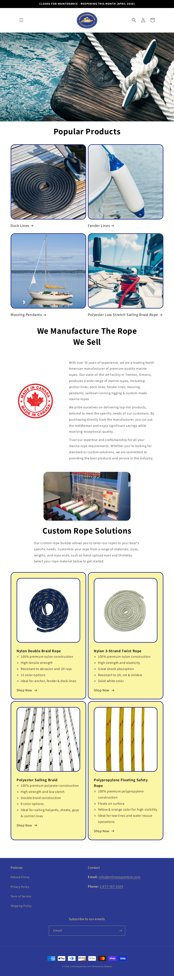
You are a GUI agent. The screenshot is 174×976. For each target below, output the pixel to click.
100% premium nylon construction (47, 656)
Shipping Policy (21, 906)
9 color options (32, 804)
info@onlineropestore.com (119, 877)
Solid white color (111, 681)
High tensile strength (37, 662)
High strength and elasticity (119, 662)
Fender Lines (99, 225)
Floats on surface (111, 803)
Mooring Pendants (26, 314)
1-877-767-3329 (111, 886)
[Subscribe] (120, 931)
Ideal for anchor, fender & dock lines (48, 681)
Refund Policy (20, 877)
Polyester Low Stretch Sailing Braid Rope (123, 314)
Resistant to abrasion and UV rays (46, 669)
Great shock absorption (116, 669)
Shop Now (24, 690)
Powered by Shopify (102, 966)
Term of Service (21, 896)
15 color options (33, 675)
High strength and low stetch (43, 791)
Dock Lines (20, 225)
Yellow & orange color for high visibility (127, 809)
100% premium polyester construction (50, 785)
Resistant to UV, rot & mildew (120, 675)
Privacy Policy (20, 887)
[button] (21, 20)
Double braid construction (41, 798)
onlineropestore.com (80, 966)
